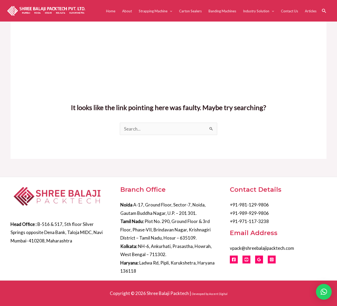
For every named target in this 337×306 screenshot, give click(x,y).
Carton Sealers (190, 11)
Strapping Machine (153, 11)
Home (110, 11)
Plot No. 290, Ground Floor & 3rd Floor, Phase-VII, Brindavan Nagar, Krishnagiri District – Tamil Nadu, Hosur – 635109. (165, 230)
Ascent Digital (218, 293)
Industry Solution (256, 11)
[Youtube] (246, 259)
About (127, 11)
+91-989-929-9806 (249, 213)
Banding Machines (222, 11)
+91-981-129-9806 (249, 205)
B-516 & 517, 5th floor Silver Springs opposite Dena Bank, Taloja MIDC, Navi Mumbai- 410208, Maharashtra (57, 232)
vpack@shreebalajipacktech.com (262, 248)
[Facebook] (234, 259)
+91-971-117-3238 (249, 221)
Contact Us (289, 11)
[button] (169, 11)
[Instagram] (272, 259)
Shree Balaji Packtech (168, 293)
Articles (310, 11)
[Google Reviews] (259, 259)
